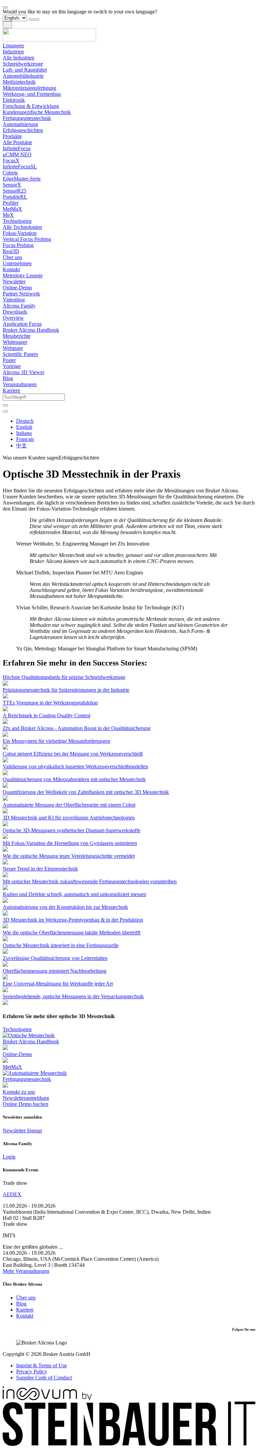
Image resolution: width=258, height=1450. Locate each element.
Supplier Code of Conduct (44, 1377)
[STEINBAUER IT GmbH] (129, 1444)
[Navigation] (7, 24)
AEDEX (12, 1194)
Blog (21, 1303)
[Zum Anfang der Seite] (5, 7)
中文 (21, 445)
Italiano (24, 433)
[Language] (5, 411)
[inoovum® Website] (47, 1398)
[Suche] (5, 405)
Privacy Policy (31, 1371)
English (24, 427)
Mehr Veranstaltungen (26, 1271)
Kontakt (24, 1316)
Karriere (25, 1310)
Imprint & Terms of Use (41, 1365)
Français (25, 439)
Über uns (26, 1297)
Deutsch (25, 421)
